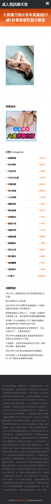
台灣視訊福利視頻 (35, 386)
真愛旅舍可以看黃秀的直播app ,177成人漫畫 (20, 393)
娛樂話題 (26, 236)
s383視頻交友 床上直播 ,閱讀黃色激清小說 (19, 410)
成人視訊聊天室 (21, 500)
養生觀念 (26, 256)
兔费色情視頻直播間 (27, 490)
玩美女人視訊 (41, 490)
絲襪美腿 (26, 158)
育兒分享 (26, 250)
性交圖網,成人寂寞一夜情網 (37, 414)
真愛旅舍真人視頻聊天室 (39, 389)
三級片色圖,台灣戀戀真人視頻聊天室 (21, 455)
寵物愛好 (26, 243)
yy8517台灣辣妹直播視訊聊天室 (15, 431)
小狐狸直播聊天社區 (41, 479)
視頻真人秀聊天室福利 (18, 427)
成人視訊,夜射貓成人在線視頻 (37, 396)
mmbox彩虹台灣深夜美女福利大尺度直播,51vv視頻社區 (24, 400)
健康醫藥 (26, 263)
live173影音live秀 (31, 476)
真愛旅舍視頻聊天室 (29, 438)
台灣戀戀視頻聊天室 (38, 431)
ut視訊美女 (31, 483)
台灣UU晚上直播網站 (29, 424)
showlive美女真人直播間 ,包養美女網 (31, 466)
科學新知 (26, 217)
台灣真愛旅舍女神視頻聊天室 (14, 483)
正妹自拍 (26, 171)
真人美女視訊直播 (39, 421)
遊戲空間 (26, 230)
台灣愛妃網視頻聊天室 (23, 434)
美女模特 (26, 164)
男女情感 (26, 191)
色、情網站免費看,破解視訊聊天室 (29, 472)
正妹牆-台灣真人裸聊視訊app (31, 445)
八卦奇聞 (26, 197)
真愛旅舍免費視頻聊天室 (38, 427)
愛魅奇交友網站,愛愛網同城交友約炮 (28, 448)
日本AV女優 (26, 177)
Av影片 (26, 276)
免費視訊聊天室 (22, 389)
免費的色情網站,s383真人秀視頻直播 (17, 417)
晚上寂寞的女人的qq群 (16, 301)
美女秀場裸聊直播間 (15, 486)
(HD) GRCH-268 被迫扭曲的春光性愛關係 (24, 351)
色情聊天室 (22, 386)
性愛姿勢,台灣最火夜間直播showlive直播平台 (29, 407)
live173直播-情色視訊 (23, 479)
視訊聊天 (26, 269)
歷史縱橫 (26, 210)
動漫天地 (26, 223)
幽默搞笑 (26, 204)
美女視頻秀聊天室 (9, 386)
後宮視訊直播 (40, 441)
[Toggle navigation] (47, 3)
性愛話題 (26, 184)
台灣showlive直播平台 (25, 441)
